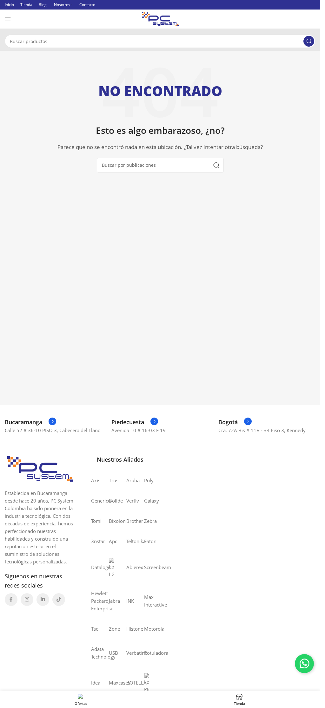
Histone (128, 629)
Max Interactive (146, 601)
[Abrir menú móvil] (8, 19)
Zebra (146, 521)
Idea (93, 682)
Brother (128, 521)
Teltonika (128, 541)
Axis (93, 480)
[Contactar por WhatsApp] (304, 663)
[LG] (111, 567)
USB (111, 653)
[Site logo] (160, 18)
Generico (93, 500)
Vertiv (128, 500)
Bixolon (111, 521)
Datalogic (93, 567)
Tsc (93, 629)
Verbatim (128, 653)
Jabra (111, 601)
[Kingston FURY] (147, 682)
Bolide (111, 500)
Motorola (146, 629)
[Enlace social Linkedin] (42, 599)
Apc (111, 541)
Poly (146, 480)
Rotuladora (146, 653)
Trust (111, 480)
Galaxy (146, 500)
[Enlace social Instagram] (27, 599)
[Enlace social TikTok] (58, 599)
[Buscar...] (308, 41)
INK (128, 601)
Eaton (146, 541)
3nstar (93, 541)
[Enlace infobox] (30, 422)
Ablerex (128, 567)
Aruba (128, 480)
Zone (111, 629)
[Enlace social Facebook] (11, 599)
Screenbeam (146, 567)
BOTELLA (128, 682)
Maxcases (111, 682)
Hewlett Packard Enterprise (93, 601)
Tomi (93, 521)
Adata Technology (93, 653)
